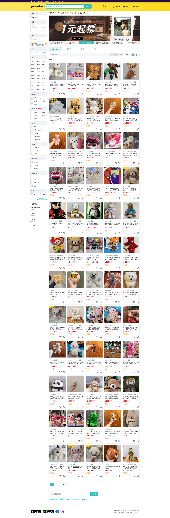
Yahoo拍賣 (36, 6)
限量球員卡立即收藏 (102, 43)
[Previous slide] (50, 71)
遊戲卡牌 (71, 43)
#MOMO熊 (69, 499)
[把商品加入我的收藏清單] (60, 94)
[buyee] (38, 44)
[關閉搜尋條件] (53, 6)
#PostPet (76, 499)
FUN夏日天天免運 (116, 43)
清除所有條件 (42, 198)
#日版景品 (62, 499)
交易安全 (137, 513)
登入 (106, 6)
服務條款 (116, 513)
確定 (43, 30)
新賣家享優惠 (132, 43)
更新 (138, 510)
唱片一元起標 (87, 43)
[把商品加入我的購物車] (64, 94)
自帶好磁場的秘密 (56, 43)
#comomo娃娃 (53, 499)
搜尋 (94, 494)
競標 (82, 49)
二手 (96, 49)
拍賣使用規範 (129, 513)
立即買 (69, 49)
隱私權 (122, 513)
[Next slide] (64, 71)
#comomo (84, 499)
